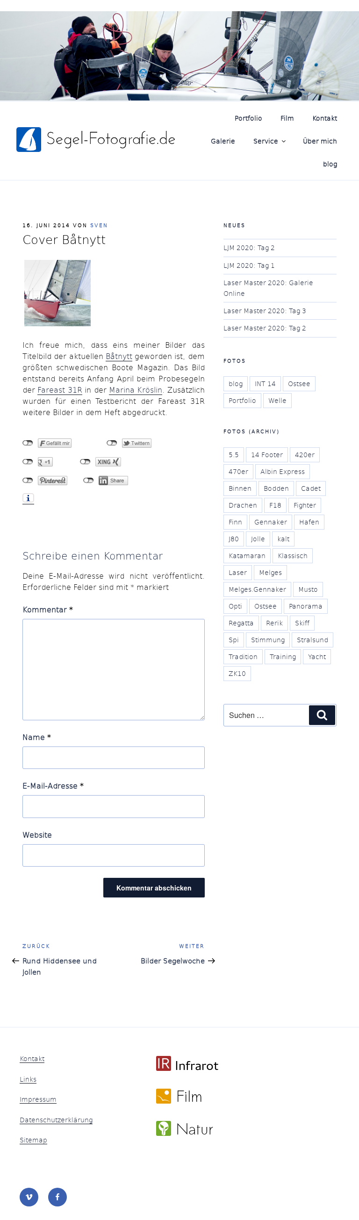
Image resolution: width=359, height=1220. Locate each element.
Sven (99, 225)
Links (28, 1079)
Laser (238, 572)
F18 (275, 505)
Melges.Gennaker (257, 589)
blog (330, 163)
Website (37, 834)
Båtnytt (119, 356)
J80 (234, 538)
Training (283, 656)
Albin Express (282, 471)
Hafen (309, 521)
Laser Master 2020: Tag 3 (264, 310)
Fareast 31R (59, 389)
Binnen (240, 488)
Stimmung (268, 639)
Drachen (243, 505)
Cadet (311, 488)
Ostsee (299, 383)
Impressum (38, 1099)
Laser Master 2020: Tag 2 (264, 327)
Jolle (258, 538)
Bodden (276, 488)
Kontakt (324, 118)
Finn (235, 521)
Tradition (243, 656)
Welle (277, 400)
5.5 (234, 454)
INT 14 (265, 383)
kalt (283, 538)
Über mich (320, 140)
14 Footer (267, 454)
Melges (270, 572)
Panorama (306, 606)
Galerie (223, 140)
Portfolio (248, 118)
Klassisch (293, 555)
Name (36, 737)
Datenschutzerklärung (56, 1119)
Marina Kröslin (135, 389)
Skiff (302, 622)
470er (238, 471)
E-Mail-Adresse (53, 785)
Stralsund (312, 639)
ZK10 (237, 673)
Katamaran (247, 555)
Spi (234, 639)
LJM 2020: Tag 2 (249, 247)
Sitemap (33, 1139)
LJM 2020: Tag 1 (249, 265)
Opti (235, 606)
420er (305, 454)
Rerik (274, 622)
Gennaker (270, 521)
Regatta (241, 622)
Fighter (305, 505)
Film (287, 118)
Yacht (317, 656)
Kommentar (47, 609)
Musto (308, 589)
